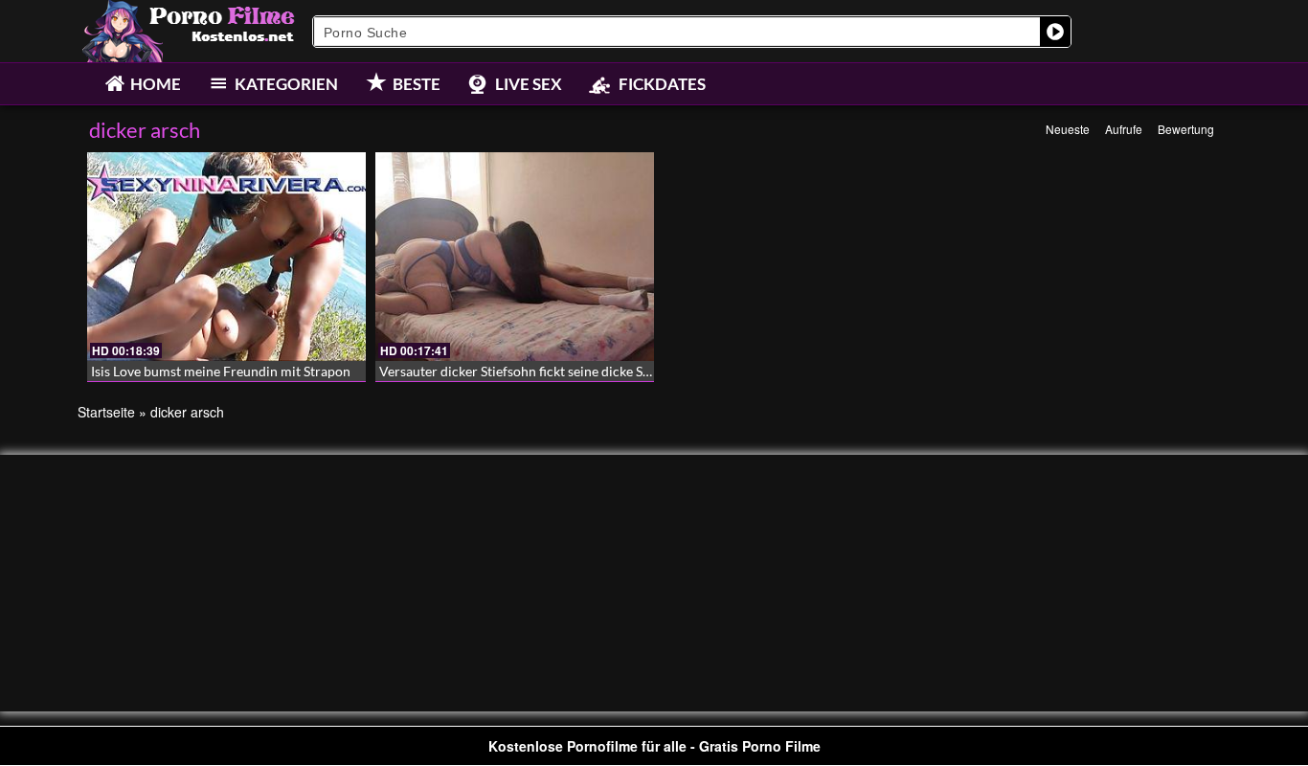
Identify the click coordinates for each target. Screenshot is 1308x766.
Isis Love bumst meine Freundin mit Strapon (220, 371)
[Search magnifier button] (1055, 31)
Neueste (1068, 129)
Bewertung (1186, 129)
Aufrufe (1123, 129)
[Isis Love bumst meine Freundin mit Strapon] (226, 256)
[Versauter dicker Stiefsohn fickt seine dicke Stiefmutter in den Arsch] (514, 256)
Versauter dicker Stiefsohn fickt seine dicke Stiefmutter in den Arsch (580, 371)
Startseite (106, 411)
